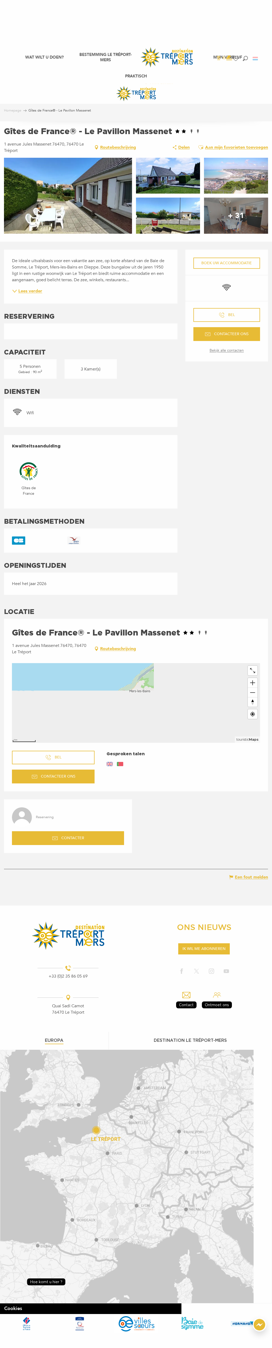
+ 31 (236, 216)
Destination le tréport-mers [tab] (190, 1040)
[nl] (255, 58)
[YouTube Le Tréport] (226, 971)
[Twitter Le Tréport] (196, 971)
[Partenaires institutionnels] (27, 1323)
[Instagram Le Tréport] (211, 971)
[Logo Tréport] (68, 936)
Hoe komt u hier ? (46, 1282)
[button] (245, 58)
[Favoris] (236, 59)
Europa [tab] (54, 1040)
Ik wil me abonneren (204, 948)
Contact (186, 1005)
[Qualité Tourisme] (79, 1323)
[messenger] (259, 1330)
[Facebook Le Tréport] (181, 971)
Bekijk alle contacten (227, 350)
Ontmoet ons (217, 1005)
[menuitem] (44, 57)
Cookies (13, 1308)
